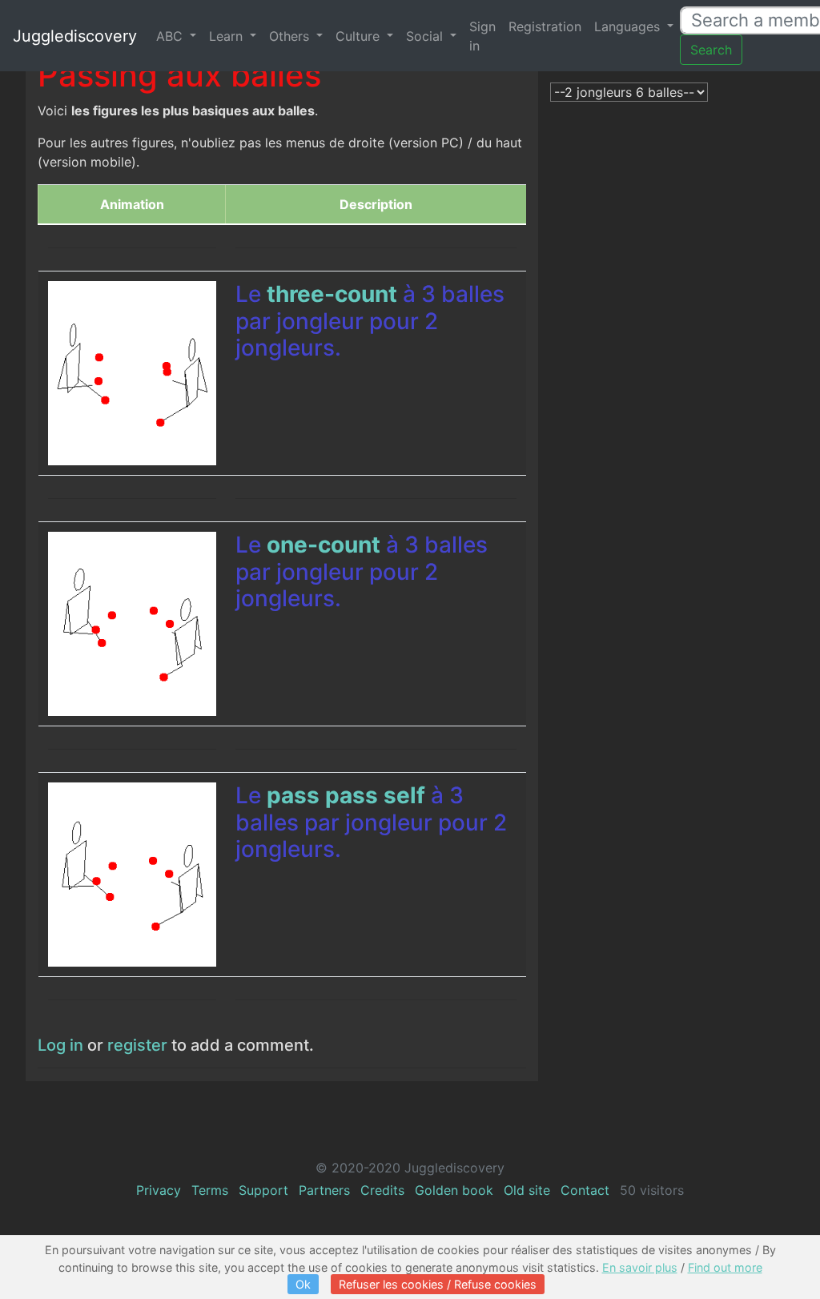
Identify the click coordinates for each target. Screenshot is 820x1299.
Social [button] (426, 36)
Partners (324, 1190)
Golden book (454, 1190)
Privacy (158, 1190)
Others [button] (291, 36)
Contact (585, 1190)
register (137, 1045)
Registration (544, 26)
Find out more (725, 1267)
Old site (527, 1190)
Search (711, 50)
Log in (60, 1045)
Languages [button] (629, 26)
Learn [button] (228, 36)
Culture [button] (360, 36)
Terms (209, 1190)
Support (263, 1190)
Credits (382, 1190)
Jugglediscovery (75, 36)
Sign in (482, 36)
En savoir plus (639, 1267)
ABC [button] (171, 36)
